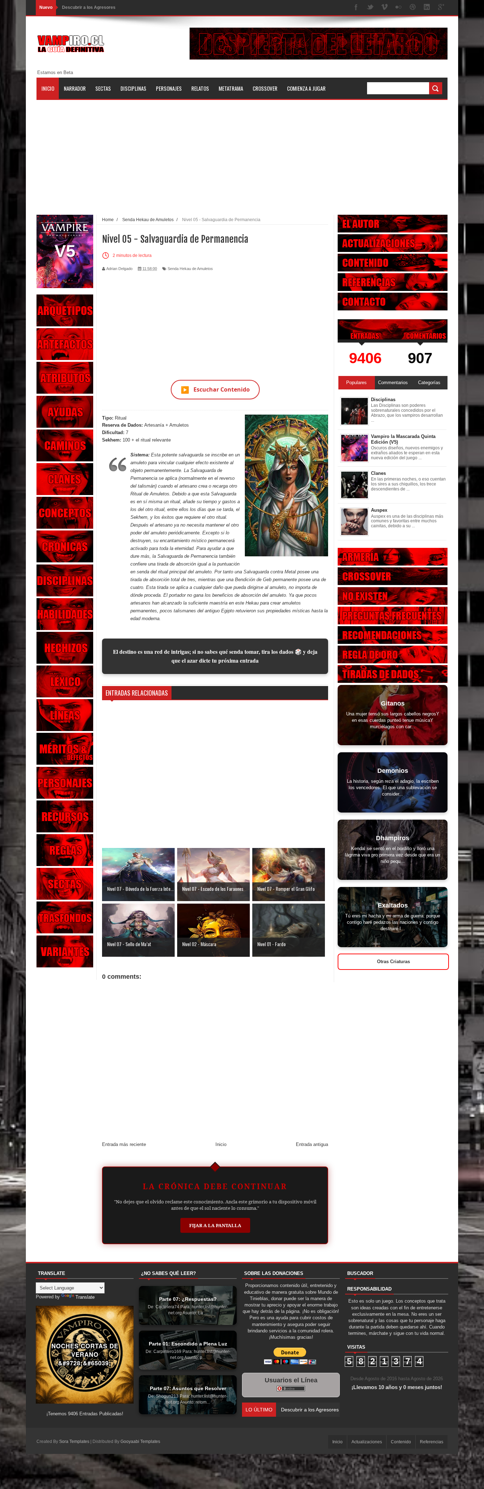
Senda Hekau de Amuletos (190, 268)
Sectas (103, 88)
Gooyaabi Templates (140, 1441)
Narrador (75, 88)
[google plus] (441, 7)
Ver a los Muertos (300, 1409)
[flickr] (399, 7)
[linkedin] (427, 7)
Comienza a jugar (306, 88)
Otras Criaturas (393, 961)
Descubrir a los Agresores (89, 7)
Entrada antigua (312, 1144)
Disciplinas (133, 88)
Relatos (200, 88)
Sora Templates (74, 1441)
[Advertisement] (242, 150)
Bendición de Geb (253, 579)
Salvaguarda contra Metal (269, 571)
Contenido (401, 1441)
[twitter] (370, 7)
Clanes (378, 473)
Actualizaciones (366, 1441)
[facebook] (356, 7)
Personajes (169, 88)
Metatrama (231, 88)
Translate (85, 1297)
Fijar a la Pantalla (215, 1225)
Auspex (379, 510)
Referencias (431, 1441)
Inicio (47, 88)
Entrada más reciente (124, 1144)
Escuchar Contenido (215, 389)
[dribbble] (413, 7)
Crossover (265, 88)
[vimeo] (384, 7)
